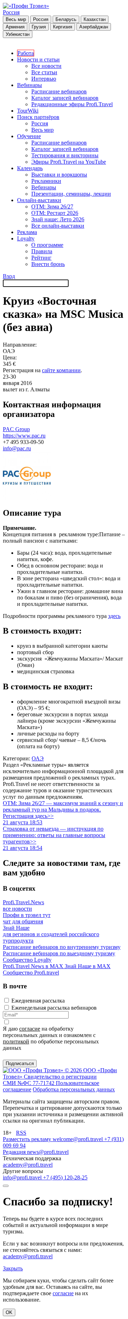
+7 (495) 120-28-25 (65, 1177)
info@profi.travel (23, 1177)
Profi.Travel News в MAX (34, 966)
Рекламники (46, 181)
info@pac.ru (17, 448)
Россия (11, 12)
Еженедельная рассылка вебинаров (54, 1008)
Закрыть (13, 1268)
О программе (47, 245)
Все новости (46, 66)
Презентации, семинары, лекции (71, 194)
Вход (9, 276)
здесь (114, 616)
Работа (25, 53)
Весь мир (16, 19)
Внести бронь (48, 264)
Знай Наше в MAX (88, 966)
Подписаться (20, 1063)
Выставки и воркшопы (59, 175)
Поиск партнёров (38, 117)
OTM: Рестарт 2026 (54, 213)
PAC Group (16, 429)
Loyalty (25, 238)
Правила (41, 251)
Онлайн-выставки (39, 200)
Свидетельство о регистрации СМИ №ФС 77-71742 (50, 1080)
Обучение (29, 136)
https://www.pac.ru (24, 436)
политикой (16, 1041)
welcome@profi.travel (78, 1139)
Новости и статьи (38, 59)
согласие (29, 1029)
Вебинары (29, 85)
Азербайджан (93, 26)
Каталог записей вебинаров (64, 98)
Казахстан (95, 19)
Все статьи (44, 72)
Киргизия (62, 26)
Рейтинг (41, 258)
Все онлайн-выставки (57, 226)
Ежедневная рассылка (38, 1001)
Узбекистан (18, 34)
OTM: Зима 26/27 (52, 206)
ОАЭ (38, 758)
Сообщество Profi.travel (31, 973)
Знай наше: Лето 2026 (57, 219)
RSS (21, 1133)
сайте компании (61, 370)
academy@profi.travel (28, 1165)
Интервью (43, 79)
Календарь (30, 168)
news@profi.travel (48, 1152)
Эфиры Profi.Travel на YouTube (68, 162)
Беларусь (65, 19)
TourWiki (27, 111)
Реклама (27, 232)
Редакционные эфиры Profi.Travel (72, 104)
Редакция (15, 1152)
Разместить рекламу (28, 1139)
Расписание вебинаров (59, 91)
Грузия (39, 26)
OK (9, 1312)
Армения (15, 26)
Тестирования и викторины (64, 155)
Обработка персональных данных (74, 1089)
